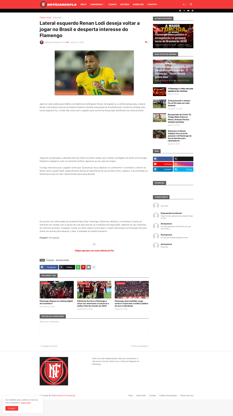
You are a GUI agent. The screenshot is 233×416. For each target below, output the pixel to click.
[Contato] (163, 174)
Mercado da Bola (62, 260)
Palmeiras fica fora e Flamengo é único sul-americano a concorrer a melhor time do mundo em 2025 (93, 303)
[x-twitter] (184, 11)
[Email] (88, 267)
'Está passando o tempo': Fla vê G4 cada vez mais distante (179, 103)
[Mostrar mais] (94, 267)
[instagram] (183, 164)
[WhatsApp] (78, 267)
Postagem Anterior (49, 346)
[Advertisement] (94, 134)
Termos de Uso (186, 395)
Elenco (112, 4)
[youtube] (188, 11)
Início (83, 4)
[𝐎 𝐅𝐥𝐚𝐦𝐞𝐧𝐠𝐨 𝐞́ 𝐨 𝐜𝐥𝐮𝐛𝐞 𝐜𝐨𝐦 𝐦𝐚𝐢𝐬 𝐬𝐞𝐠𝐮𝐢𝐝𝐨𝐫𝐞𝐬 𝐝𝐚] (159, 91)
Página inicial (45, 18)
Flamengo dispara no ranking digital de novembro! (56, 302)
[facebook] (180, 11)
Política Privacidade (168, 395)
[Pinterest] (83, 267)
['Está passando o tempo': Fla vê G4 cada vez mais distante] (159, 103)
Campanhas (96, 4)
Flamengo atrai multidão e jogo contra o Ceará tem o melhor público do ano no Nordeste (131, 303)
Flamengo (57, 18)
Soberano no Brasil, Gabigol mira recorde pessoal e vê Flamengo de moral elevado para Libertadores (179, 136)
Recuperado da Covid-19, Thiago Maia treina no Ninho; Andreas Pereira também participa (179, 118)
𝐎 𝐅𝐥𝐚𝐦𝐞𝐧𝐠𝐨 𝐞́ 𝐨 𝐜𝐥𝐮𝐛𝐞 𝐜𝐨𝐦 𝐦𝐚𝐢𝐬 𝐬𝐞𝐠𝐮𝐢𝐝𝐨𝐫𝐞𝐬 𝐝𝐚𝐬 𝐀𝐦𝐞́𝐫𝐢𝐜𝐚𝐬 (180, 89)
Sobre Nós (138, 4)
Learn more (26, 402)
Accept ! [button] (12, 408)
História (124, 4)
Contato (152, 4)
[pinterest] (192, 11)
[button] (184, 4)
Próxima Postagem (139, 346)
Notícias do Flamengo (66, 395)
